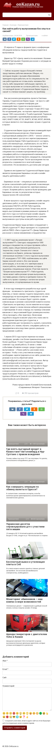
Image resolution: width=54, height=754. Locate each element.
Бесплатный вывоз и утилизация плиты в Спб (25, 563)
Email (5, 669)
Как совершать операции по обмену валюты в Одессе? (22, 488)
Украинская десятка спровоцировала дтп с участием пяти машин (25, 527)
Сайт (5, 677)
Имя (5, 661)
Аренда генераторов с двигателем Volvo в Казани (26, 635)
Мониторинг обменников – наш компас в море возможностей (24, 600)
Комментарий (8, 686)
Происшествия (32, 35)
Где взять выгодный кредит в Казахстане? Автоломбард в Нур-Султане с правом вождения (25, 452)
